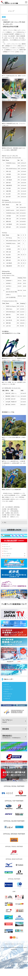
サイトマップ (20, 944)
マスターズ (7, 698)
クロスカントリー (8, 548)
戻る (5, 522)
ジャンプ (6, 544)
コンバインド (7, 546)
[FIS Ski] (14, 711)
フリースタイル (8, 693)
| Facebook (7, 705)
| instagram (21, 705)
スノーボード (7, 696)
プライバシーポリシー (10, 944)
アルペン (6, 551)
